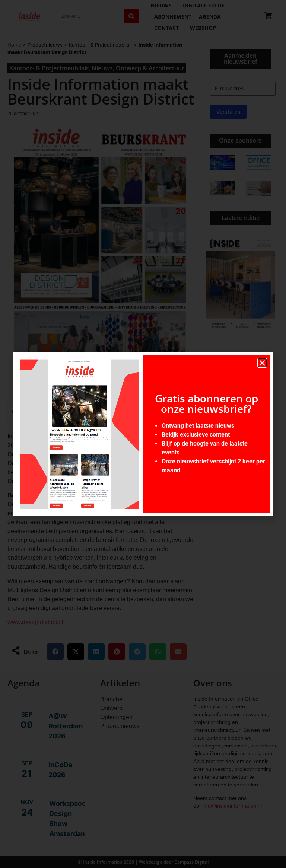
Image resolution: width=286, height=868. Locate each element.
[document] (143, 434)
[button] (262, 363)
